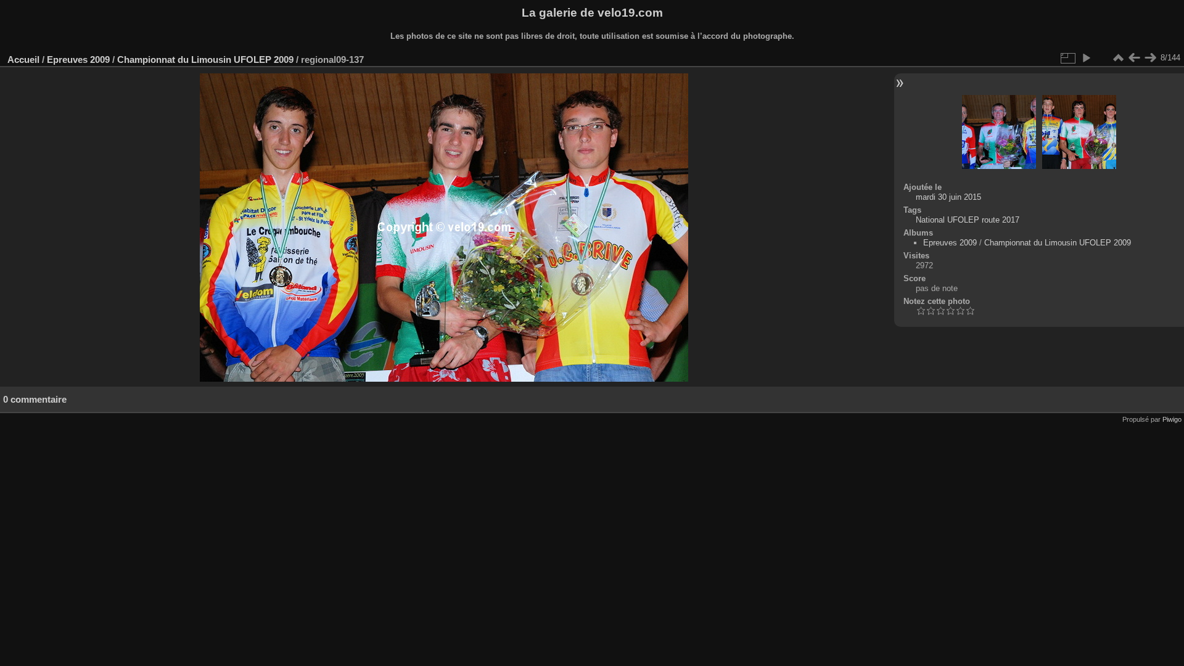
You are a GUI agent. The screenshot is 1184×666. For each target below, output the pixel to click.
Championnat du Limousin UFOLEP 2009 (205, 59)
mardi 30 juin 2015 (948, 197)
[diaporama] (1086, 58)
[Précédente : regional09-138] (1134, 58)
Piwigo (1172, 419)
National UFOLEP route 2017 (967, 219)
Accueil (23, 59)
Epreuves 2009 (78, 59)
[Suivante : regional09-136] (1150, 58)
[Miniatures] (1118, 58)
